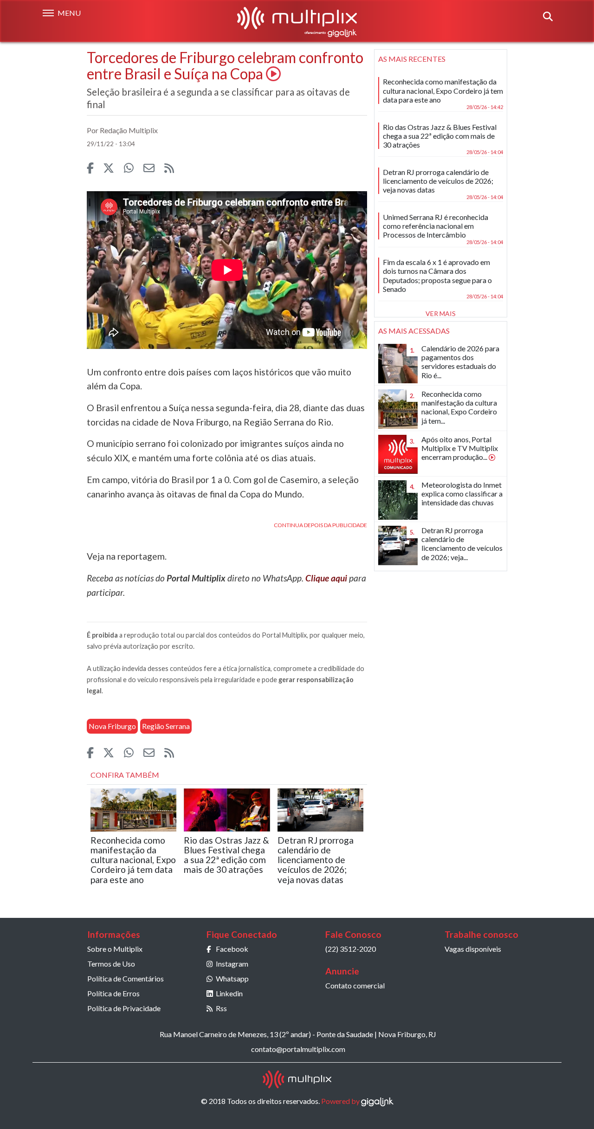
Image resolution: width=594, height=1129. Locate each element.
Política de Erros (113, 993)
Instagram (232, 963)
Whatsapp (232, 978)
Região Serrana (166, 726)
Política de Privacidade (124, 1008)
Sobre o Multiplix (114, 948)
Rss (221, 1008)
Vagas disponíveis (473, 948)
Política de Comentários (125, 978)
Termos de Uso (111, 963)
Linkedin (229, 993)
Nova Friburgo (112, 726)
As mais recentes (412, 58)
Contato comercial (355, 985)
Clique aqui (326, 578)
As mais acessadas (414, 330)
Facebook (232, 948)
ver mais (441, 313)
